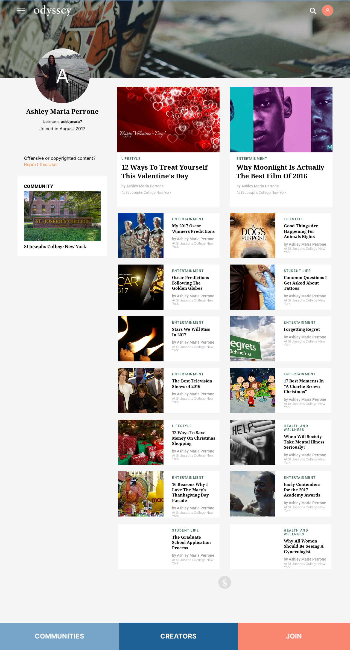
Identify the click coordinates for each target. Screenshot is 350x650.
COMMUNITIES (59, 636)
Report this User (41, 164)
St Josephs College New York (55, 246)
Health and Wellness (296, 428)
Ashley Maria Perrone (145, 186)
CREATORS (178, 636)
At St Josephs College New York (146, 192)
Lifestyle (131, 159)
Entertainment (252, 159)
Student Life (297, 271)
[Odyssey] (52, 10)
